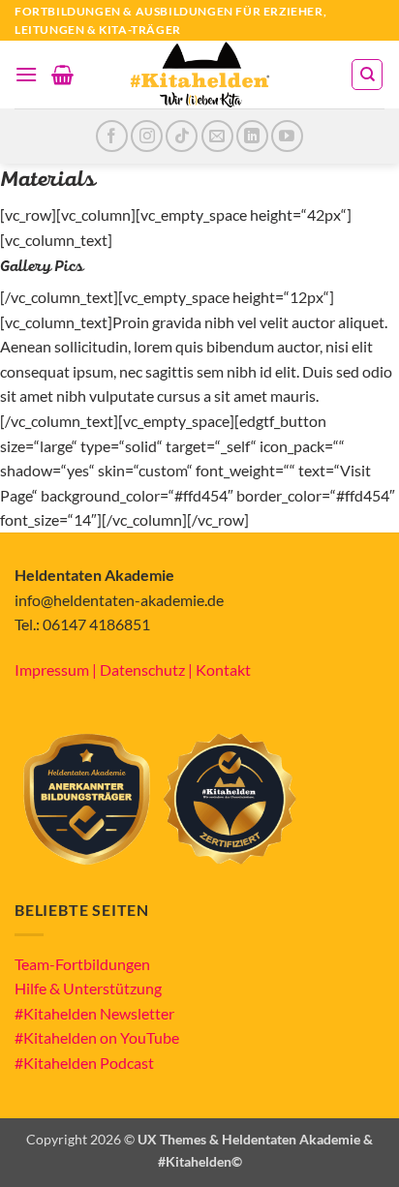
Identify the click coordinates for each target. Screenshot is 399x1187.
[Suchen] (367, 74)
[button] (26, 74)
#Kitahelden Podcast (84, 1062)
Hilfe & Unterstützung (88, 988)
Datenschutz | (148, 669)
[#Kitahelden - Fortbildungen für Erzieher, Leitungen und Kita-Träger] (199, 74)
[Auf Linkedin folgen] (252, 136)
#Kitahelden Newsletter (94, 1013)
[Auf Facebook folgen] (112, 136)
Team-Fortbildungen (82, 964)
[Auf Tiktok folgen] (182, 136)
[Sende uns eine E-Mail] (217, 136)
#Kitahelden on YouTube (97, 1037)
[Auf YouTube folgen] (287, 136)
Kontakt (223, 669)
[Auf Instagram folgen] (147, 136)
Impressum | (57, 669)
